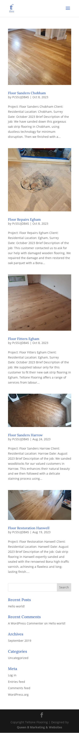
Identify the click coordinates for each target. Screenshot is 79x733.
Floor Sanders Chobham (27, 93)
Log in (12, 675)
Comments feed (19, 688)
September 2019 (19, 641)
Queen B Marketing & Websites (39, 727)
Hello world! (16, 606)
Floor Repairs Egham (24, 219)
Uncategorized (18, 658)
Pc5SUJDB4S (20, 97)
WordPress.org (18, 695)
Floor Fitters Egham (23, 339)
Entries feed (16, 682)
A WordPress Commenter (25, 623)
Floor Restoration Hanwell (29, 528)
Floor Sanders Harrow (25, 435)
